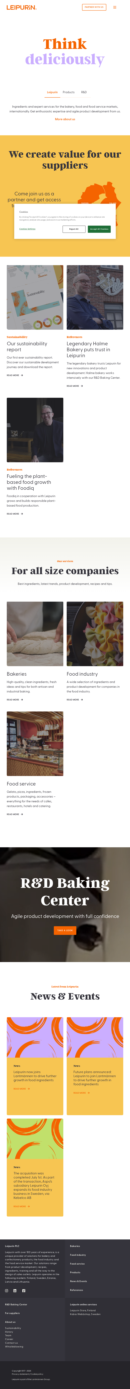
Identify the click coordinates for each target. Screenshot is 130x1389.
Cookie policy (36, 1374)
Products (75, 1272)
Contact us (11, 1343)
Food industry (78, 1255)
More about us (65, 119)
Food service (77, 1264)
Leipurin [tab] (52, 92)
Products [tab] (69, 92)
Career (9, 1339)
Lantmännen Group (40, 1379)
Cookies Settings (27, 229)
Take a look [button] (65, 930)
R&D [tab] (84, 92)
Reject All (74, 229)
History (9, 1332)
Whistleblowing (14, 1347)
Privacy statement (20, 1374)
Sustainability (13, 1328)
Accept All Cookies (99, 229)
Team (8, 1335)
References (76, 1290)
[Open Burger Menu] (114, 7)
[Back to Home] (28, 7)
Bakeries (75, 1246)
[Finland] (110, 196)
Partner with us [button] (94, 7)
